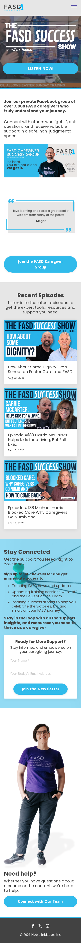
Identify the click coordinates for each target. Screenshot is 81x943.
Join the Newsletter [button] (41, 689)
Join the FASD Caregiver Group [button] (40, 264)
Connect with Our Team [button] (40, 901)
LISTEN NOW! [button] (40, 68)
